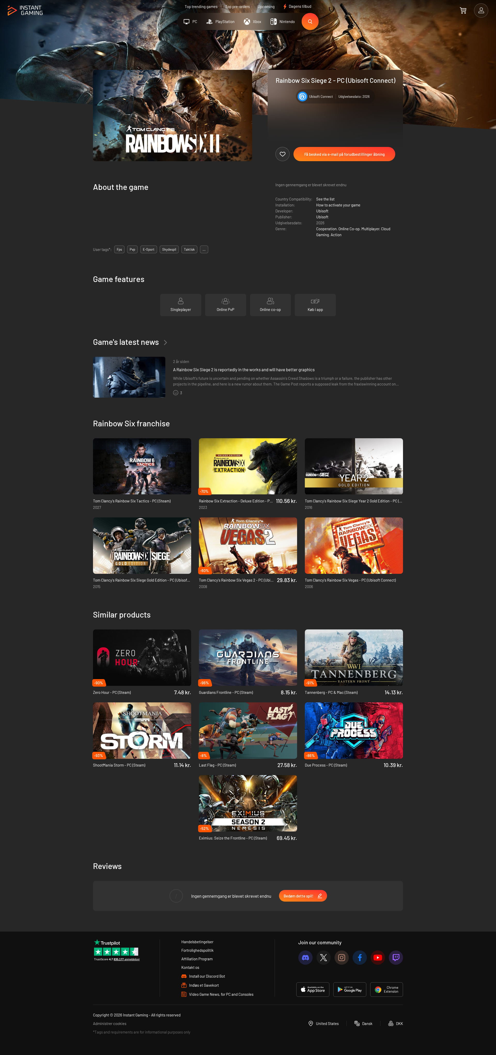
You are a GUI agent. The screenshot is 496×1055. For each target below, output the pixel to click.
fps (119, 249)
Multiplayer (370, 228)
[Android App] (349, 989)
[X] (323, 957)
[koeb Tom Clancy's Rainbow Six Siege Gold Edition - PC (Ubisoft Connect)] (142, 545)
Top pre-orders (237, 6)
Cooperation (326, 228)
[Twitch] (396, 957)
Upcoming (266, 6)
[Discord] (305, 957)
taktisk (189, 249)
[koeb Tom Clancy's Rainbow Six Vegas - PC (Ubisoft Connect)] (354, 545)
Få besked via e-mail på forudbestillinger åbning (344, 154)
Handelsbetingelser (197, 941)
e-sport (148, 249)
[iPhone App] (312, 989)
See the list (325, 199)
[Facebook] (360, 957)
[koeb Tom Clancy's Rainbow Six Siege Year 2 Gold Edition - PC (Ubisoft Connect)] (354, 466)
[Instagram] (342, 957)
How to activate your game (338, 205)
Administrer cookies (109, 1023)
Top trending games (201, 6)
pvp (132, 249)
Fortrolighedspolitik (197, 950)
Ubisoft (322, 211)
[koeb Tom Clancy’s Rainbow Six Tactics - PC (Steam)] (142, 466)
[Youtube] (378, 957)
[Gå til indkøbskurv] (463, 10)
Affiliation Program (197, 958)
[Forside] (25, 11)
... (204, 249)
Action (336, 234)
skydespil (169, 249)
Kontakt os (190, 967)
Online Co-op (349, 228)
